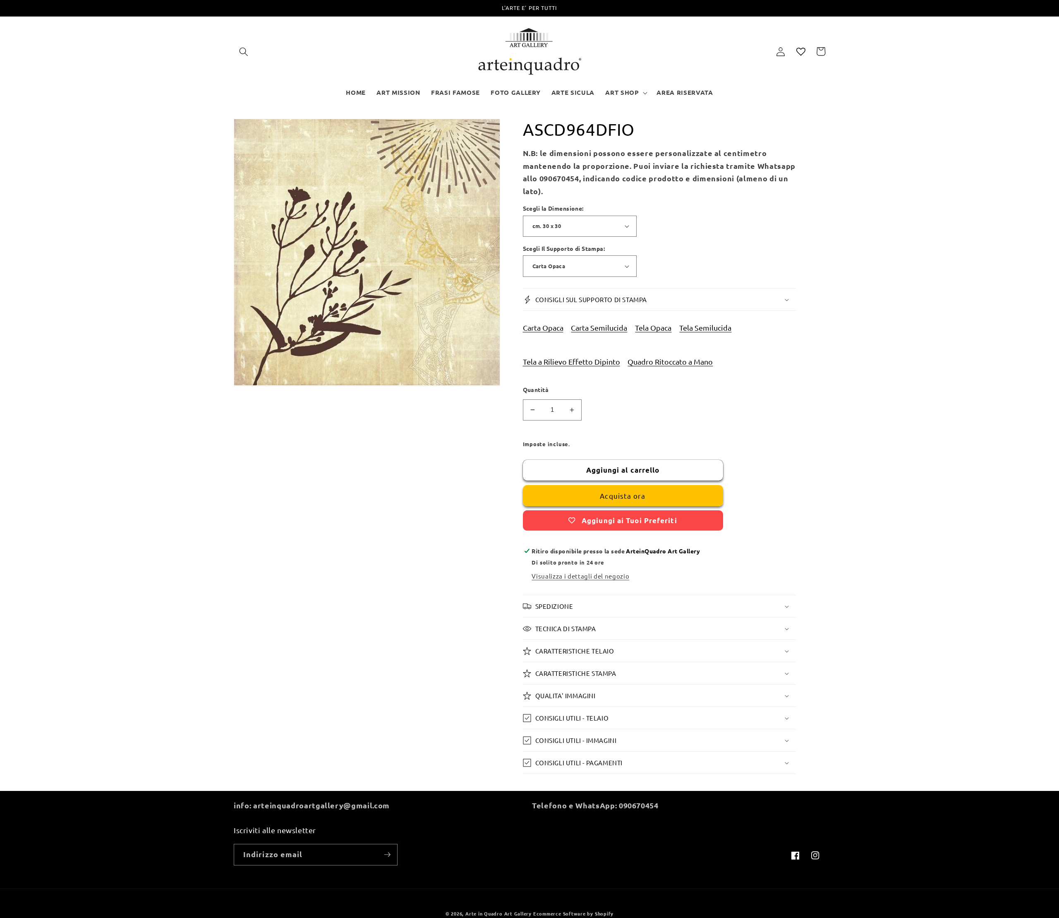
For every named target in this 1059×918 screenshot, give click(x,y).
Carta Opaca (543, 327)
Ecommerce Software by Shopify (573, 913)
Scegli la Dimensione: (553, 208)
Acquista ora (622, 495)
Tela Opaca (653, 327)
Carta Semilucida (599, 327)
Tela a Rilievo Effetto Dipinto (571, 361)
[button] (244, 51)
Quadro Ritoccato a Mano (670, 361)
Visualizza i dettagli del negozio (580, 576)
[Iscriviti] (387, 854)
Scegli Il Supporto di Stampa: (564, 248)
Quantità (536, 389)
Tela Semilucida (705, 327)
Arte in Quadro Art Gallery (498, 913)
